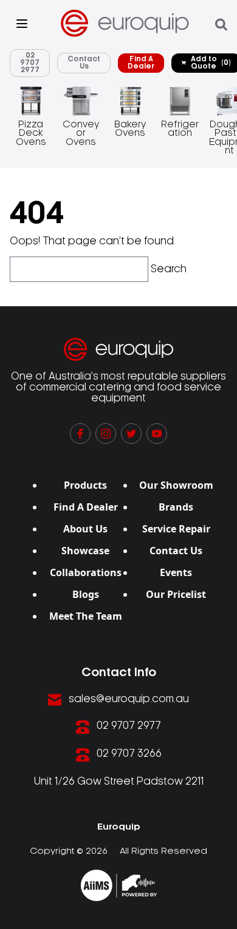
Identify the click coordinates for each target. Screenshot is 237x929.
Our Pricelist (176, 594)
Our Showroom (176, 485)
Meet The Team (85, 616)
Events (176, 572)
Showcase (85, 550)
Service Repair (176, 528)
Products (85, 485)
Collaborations (86, 572)
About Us (85, 528)
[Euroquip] (118, 885)
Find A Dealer (141, 63)
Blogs (85, 594)
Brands (176, 507)
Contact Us (83, 63)
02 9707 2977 (30, 62)
